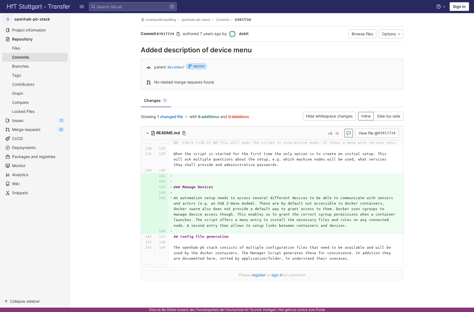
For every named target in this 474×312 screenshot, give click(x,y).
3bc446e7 (176, 67)
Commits (222, 20)
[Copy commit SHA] (178, 34)
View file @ (377, 133)
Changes (155, 100)
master (199, 66)
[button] (81, 6)
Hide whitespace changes (329, 116)
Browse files (362, 34)
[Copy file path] (184, 133)
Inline (366, 116)
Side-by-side (388, 116)
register (259, 275)
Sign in (459, 6)
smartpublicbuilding (161, 20)
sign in (277, 275)
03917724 (243, 20)
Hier (281, 310)
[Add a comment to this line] (140, 148)
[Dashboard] (38, 6)
